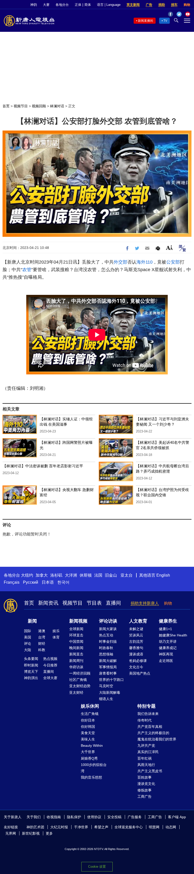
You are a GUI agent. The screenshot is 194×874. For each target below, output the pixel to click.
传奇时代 (144, 720)
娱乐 (56, 631)
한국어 (63, 582)
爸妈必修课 (138, 661)
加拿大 (42, 575)
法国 (98, 575)
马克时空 (106, 686)
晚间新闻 (76, 648)
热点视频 (50, 659)
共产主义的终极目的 (153, 733)
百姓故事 (144, 777)
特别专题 (146, 706)
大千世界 (88, 752)
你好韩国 (88, 727)
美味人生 (88, 739)
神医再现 (166, 654)
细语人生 (106, 699)
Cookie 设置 (97, 866)
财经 (41, 643)
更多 (49, 833)
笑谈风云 (136, 635)
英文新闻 (133, 5)
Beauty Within (92, 745)
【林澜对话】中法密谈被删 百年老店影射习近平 (43, 466)
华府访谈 (76, 667)
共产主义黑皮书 (149, 771)
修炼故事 (144, 790)
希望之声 (101, 827)
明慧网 (154, 827)
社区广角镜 (78, 680)
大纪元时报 (59, 827)
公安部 (173, 262)
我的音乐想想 (91, 777)
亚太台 (126, 575)
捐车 (174, 5)
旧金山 (111, 575)
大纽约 (27, 575)
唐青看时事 (108, 673)
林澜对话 (57, 106)
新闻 (32, 621)
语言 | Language (108, 5)
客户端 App (177, 817)
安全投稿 (114, 817)
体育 (56, 637)
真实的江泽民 (148, 752)
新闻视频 (78, 621)
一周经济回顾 (79, 673)
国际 (27, 631)
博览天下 (31, 672)
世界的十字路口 (111, 680)
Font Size (169, 247)
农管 (26, 269)
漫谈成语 (136, 654)
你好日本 (88, 720)
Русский (30, 582)
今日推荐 (50, 665)
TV (165, 20)
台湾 (41, 637)
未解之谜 (136, 629)
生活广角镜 (90, 714)
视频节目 (21, 106)
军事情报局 (108, 667)
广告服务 (135, 817)
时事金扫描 (108, 641)
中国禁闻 (76, 641)
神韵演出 (31, 678)
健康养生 (168, 621)
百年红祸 (144, 758)
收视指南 (54, 817)
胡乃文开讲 (168, 641)
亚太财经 (76, 692)
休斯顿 (86, 575)
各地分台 (62, 5)
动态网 (170, 827)
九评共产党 (146, 745)
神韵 (33, 5)
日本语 (48, 582)
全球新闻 (76, 629)
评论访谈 (108, 621)
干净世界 (81, 827)
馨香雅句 (136, 648)
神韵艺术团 (35, 827)
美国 (27, 637)
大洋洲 (71, 575)
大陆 (27, 650)
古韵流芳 (136, 641)
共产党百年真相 (149, 727)
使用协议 (94, 817)
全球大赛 (50, 678)
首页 (6, 106)
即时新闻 (31, 665)
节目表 (94, 603)
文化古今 (136, 667)
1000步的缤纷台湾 (94, 768)
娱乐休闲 (90, 706)
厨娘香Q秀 (89, 758)
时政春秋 (106, 648)
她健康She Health (173, 635)
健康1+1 (165, 629)
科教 (41, 650)
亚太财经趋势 (79, 686)
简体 (87, 5)
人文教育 (138, 621)
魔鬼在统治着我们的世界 (156, 739)
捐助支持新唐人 (145, 603)
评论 (27, 643)
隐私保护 (74, 817)
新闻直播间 (145, 20)
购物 (187, 5)
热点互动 (106, 635)
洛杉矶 (56, 575)
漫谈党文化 (146, 784)
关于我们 (34, 817)
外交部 (120, 262)
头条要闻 (31, 659)
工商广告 (144, 796)
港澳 (41, 631)
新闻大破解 (108, 661)
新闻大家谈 (108, 629)
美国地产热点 (139, 673)
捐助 (161, 5)
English (163, 575)
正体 (78, 5)
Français (11, 582)
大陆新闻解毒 (109, 692)
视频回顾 (39, 106)
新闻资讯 (48, 603)
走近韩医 (166, 661)
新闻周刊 (76, 661)
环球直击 (76, 635)
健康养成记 (168, 648)
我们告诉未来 (148, 714)
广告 (149, 5)
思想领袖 (106, 654)
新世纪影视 (31, 833)
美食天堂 (88, 733)
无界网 (10, 833)
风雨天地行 (146, 765)
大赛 (46, 5)
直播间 (113, 603)
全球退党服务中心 (128, 827)
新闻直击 (76, 654)
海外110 (144, 262)
